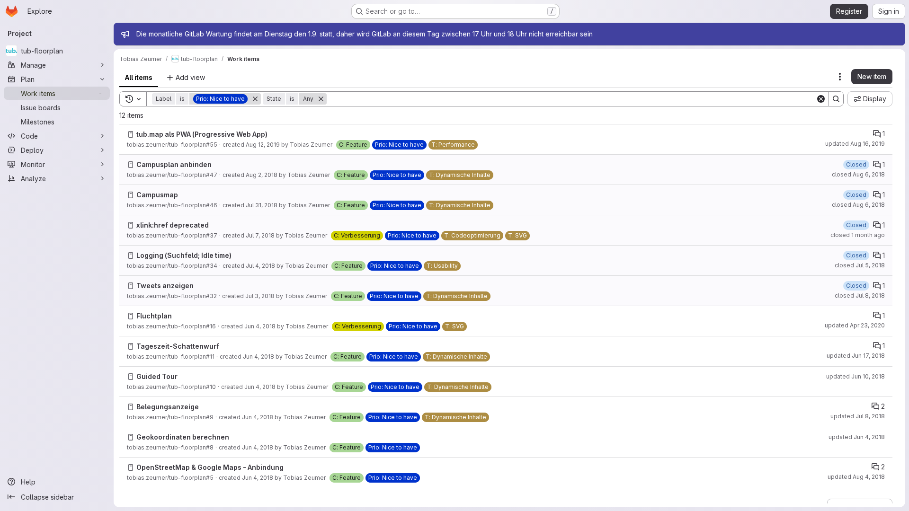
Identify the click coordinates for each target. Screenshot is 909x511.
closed (858, 174)
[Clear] (821, 99)
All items (138, 77)
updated (855, 143)
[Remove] (255, 99)
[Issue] (130, 134)
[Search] (836, 98)
